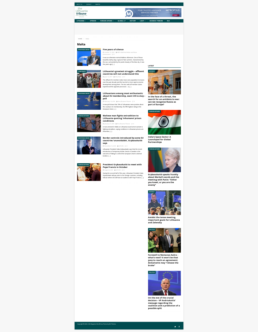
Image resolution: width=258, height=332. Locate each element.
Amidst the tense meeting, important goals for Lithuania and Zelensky (164, 220)
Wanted (97, 4)
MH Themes (112, 324)
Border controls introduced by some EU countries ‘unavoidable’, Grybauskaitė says (123, 140)
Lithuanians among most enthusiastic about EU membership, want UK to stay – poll (124, 96)
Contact (88, 4)
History (133, 21)
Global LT (122, 21)
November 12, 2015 (110, 146)
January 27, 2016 (109, 124)
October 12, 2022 (109, 52)
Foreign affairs (106, 21)
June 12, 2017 (108, 77)
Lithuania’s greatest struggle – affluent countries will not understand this (123, 72)
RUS (168, 21)
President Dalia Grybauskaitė (119, 149)
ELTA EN (121, 146)
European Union (108, 109)
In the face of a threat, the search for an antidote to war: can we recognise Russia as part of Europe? (164, 100)
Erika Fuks (118, 77)
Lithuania (80, 21)
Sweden (133, 151)
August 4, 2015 (108, 170)
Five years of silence (113, 49)
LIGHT (142, 21)
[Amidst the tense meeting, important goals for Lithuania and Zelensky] (164, 202)
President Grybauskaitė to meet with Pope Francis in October (122, 165)
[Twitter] (175, 326)
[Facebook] (179, 326)
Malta (117, 127)
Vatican (105, 178)
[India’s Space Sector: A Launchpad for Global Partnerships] (164, 122)
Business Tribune (156, 21)
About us (79, 4)
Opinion (93, 21)
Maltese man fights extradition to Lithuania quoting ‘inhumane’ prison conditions (122, 118)
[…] (113, 64)
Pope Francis (136, 178)
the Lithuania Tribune (124, 101)
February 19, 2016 (109, 101)
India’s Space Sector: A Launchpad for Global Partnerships (159, 139)
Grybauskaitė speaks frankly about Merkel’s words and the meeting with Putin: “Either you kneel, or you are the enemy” (163, 179)
